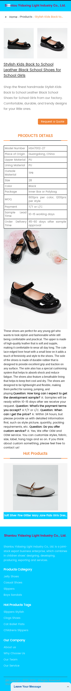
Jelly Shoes (11, 576)
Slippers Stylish (14, 612)
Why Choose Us (14, 653)
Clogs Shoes (12, 618)
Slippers (9, 589)
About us (10, 647)
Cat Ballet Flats (14, 624)
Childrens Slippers (16, 630)
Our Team (10, 659)
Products (26, 17)
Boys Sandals (13, 595)
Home (13, 17)
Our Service (11, 665)
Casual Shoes (13, 582)
